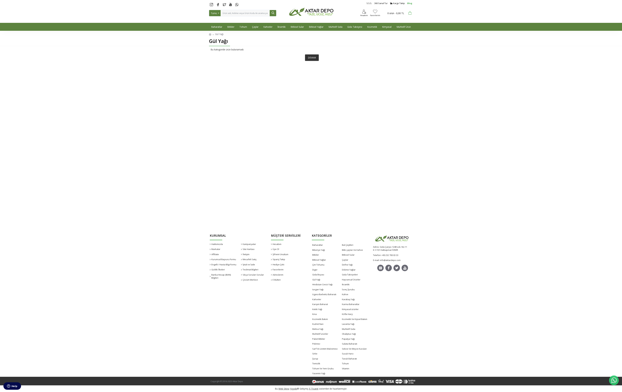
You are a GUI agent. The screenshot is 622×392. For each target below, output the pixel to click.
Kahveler (316, 299)
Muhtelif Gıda (348, 329)
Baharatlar (317, 244)
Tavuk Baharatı (349, 358)
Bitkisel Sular (348, 254)
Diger (314, 269)
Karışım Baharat (320, 304)
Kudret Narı (317, 324)
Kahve (345, 294)
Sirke (314, 353)
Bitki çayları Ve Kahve (352, 249)
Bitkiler (315, 254)
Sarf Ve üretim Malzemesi (325, 348)
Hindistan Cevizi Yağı (322, 284)
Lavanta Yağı (348, 324)
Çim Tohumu (318, 264)
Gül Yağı (316, 279)
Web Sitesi (283, 388)
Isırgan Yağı (317, 289)
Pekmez (316, 343)
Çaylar (345, 259)
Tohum (345, 363)
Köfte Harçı (347, 314)
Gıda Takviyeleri (350, 274)
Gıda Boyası (318, 274)
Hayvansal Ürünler (351, 279)
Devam (312, 57)
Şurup (315, 358)
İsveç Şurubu (348, 289)
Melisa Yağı (317, 329)
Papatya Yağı (348, 338)
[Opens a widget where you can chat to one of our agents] (12, 386)
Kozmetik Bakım (320, 319)
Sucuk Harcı (347, 353)
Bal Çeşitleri (347, 244)
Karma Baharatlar (350, 304)
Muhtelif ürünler (320, 333)
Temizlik (316, 363)
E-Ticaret (313, 388)
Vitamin (345, 368)
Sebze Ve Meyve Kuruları (354, 348)
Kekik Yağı (317, 309)
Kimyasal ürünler (350, 309)
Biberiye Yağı (318, 249)
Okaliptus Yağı (349, 333)
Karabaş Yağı (348, 299)
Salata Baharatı (349, 343)
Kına (314, 314)
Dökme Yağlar (349, 269)
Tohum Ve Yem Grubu (323, 368)
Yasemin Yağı (318, 373)
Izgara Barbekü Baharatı (324, 294)
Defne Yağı (347, 264)
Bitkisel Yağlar (319, 259)
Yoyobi (293, 388)
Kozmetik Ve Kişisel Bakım (354, 319)
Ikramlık (346, 284)
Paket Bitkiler (318, 338)
